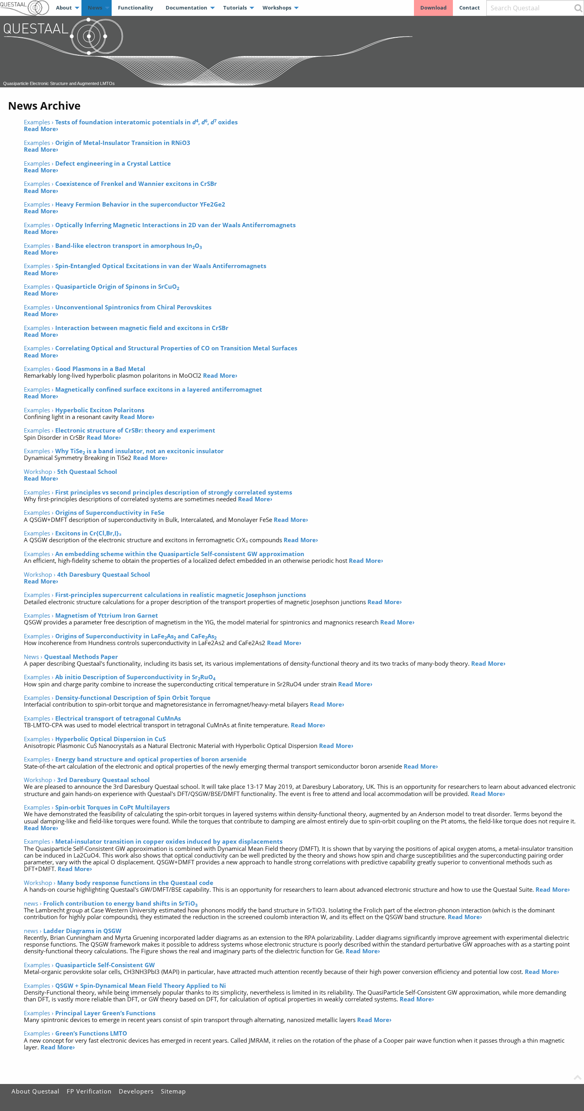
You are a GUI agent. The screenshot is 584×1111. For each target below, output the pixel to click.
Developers (136, 1091)
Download (433, 7)
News (95, 7)
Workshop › (70, 471)
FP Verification (89, 1091)
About (64, 7)
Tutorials (235, 7)
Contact (469, 7)
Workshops (277, 7)
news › (110, 903)
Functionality (135, 7)
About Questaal (36, 1091)
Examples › (131, 122)
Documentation (186, 7)
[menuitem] (65, 8)
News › (71, 657)
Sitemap (173, 1091)
